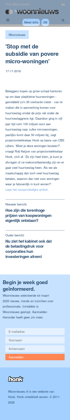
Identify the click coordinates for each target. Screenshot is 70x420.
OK (45, 22)
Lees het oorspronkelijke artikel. (26, 189)
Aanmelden (16, 357)
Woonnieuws (17, 34)
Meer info (31, 22)
